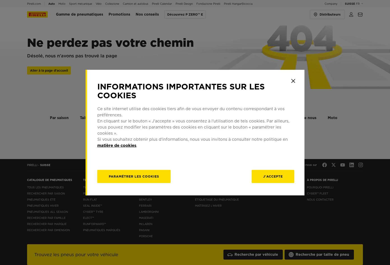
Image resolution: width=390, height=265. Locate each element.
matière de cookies (116, 145)
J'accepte (273, 176)
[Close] (293, 80)
